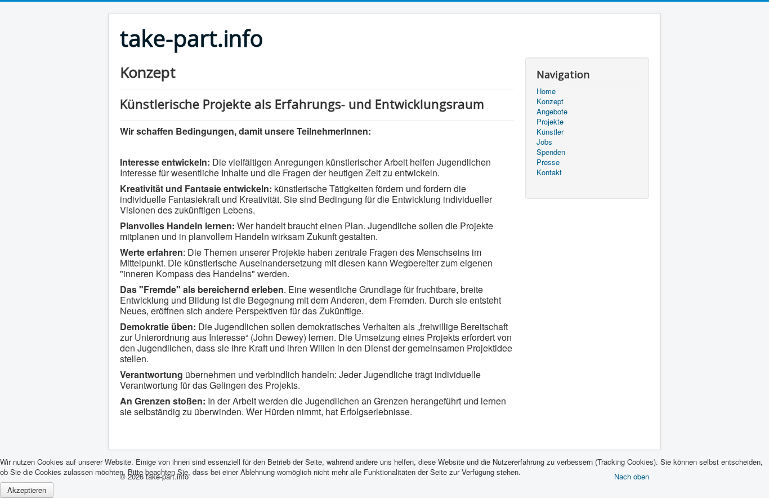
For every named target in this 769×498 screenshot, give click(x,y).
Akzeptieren (26, 489)
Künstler (550, 132)
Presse (548, 162)
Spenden (550, 152)
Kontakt (549, 172)
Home (546, 91)
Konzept (550, 101)
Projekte (550, 122)
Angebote (551, 111)
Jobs (544, 142)
